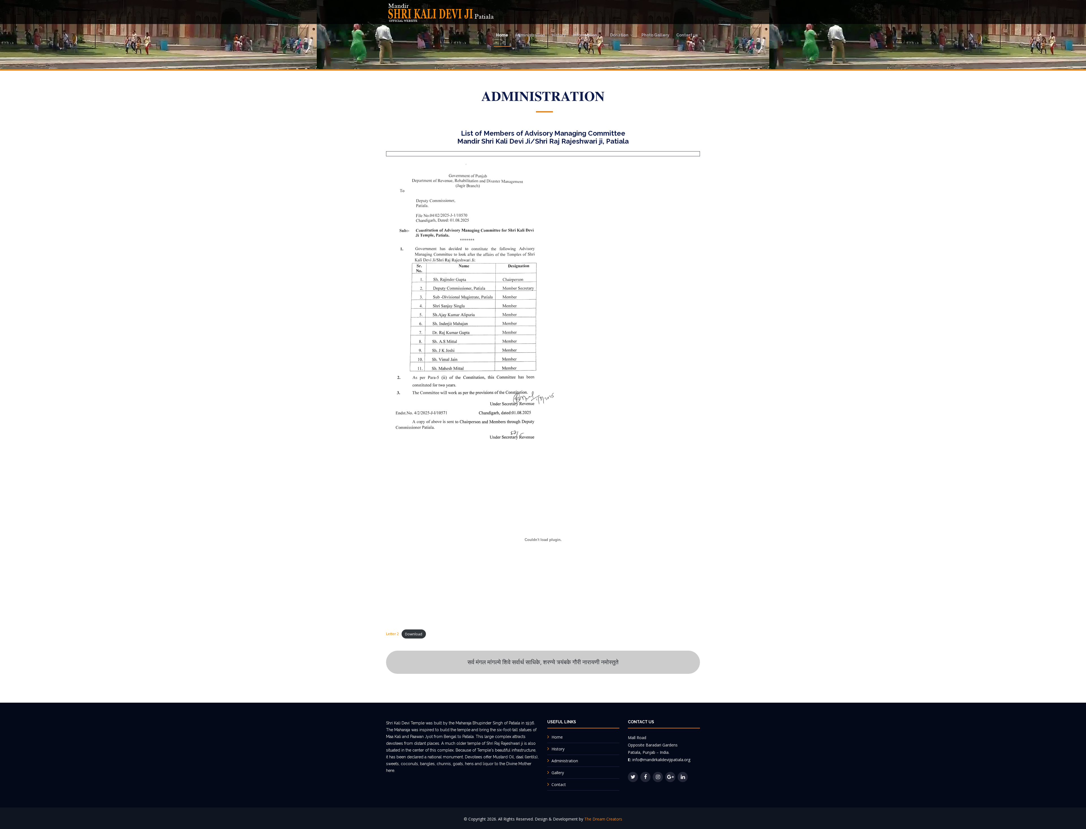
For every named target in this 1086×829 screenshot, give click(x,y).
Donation (619, 35)
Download (413, 634)
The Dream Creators (603, 819)
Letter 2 (392, 634)
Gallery (557, 772)
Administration (530, 35)
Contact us (687, 35)
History (559, 35)
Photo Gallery (655, 35)
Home (502, 35)
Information (585, 35)
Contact (558, 784)
